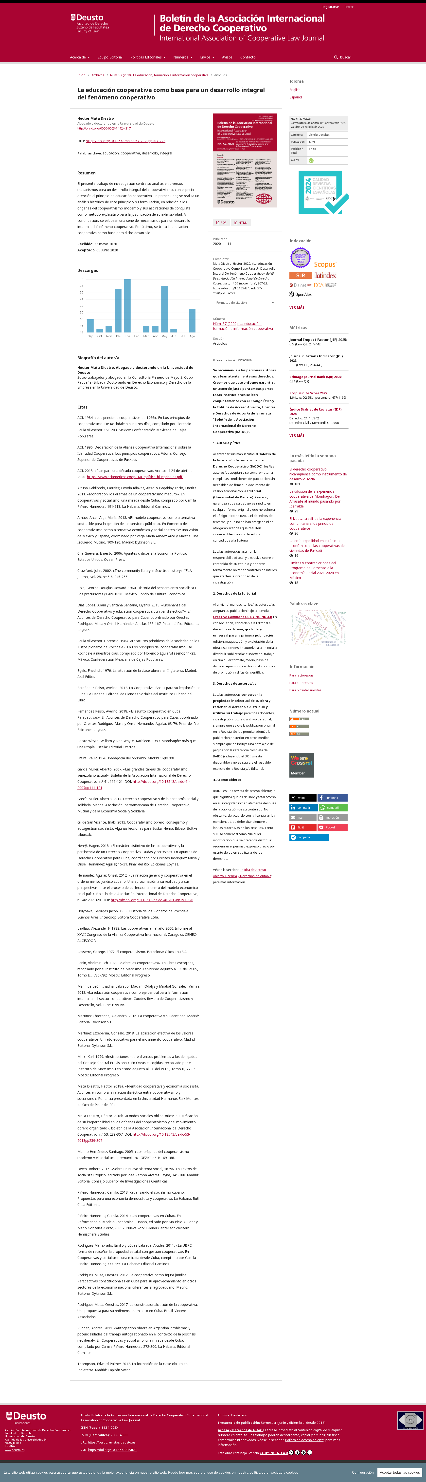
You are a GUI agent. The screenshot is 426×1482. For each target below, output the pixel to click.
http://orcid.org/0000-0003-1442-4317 (104, 128)
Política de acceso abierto (304, 1440)
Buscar (345, 57)
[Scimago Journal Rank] (301, 280)
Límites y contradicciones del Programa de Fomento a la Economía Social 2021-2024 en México (314, 570)
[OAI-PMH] (410, 1428)
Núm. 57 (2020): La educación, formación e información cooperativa (159, 75)
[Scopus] (326, 269)
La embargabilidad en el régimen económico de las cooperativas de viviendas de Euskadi (317, 545)
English (295, 89)
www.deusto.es (14, 1450)
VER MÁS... (298, 307)
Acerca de (78, 57)
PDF (223, 222)
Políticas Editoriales (146, 57)
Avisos (227, 57)
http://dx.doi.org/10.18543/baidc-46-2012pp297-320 (152, 900)
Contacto (248, 57)
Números (181, 57)
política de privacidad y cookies (273, 1472)
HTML (242, 222)
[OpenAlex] (301, 298)
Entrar (349, 6)
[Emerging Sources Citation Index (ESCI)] (301, 269)
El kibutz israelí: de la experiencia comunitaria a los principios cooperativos (315, 523)
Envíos (206, 57)
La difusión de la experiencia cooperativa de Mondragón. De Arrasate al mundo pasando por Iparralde (314, 498)
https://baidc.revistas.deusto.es (112, 1442)
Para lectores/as (301, 675)
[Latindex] (326, 280)
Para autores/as (301, 682)
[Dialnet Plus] (301, 288)
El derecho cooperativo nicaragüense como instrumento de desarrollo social (318, 474)
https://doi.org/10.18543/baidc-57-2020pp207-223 (125, 140)
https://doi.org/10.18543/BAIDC (112, 1449)
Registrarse (330, 6)
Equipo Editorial (110, 57)
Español (295, 97)
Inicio (81, 75)
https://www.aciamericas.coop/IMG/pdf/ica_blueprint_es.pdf (135, 476)
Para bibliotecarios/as (305, 690)
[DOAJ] (326, 288)
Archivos (97, 75)
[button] (303, 798)
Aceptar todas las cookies (400, 1472)
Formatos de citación (231, 302)
